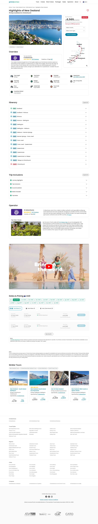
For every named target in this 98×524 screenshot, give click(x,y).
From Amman (12, 464)
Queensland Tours (33, 453)
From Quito (32, 474)
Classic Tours (12, 430)
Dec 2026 (38, 300)
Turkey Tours (53, 455)
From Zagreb (32, 476)
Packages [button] (58, 2)
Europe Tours (32, 447)
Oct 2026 (23, 300)
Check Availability (71, 34)
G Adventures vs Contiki (75, 483)
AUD (86, 2)
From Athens (53, 464)
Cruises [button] (43, 2)
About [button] (76, 2)
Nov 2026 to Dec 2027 (79, 77)
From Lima (11, 472)
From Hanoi (73, 468)
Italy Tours (52, 449)
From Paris (11, 474)
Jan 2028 (56, 303)
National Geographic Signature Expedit (18, 434)
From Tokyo (11, 476)
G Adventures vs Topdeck (35, 483)
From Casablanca (13, 468)
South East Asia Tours (14, 455)
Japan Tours (73, 449)
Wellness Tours (12, 436)
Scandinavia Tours (54, 453)
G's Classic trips (63, 222)
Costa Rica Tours (74, 445)
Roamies (31, 434)
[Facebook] (46, 497)
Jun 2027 (81, 300)
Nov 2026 (30, 300)
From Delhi (52, 468)
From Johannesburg (54, 470)
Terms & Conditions (53, 499)
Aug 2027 (19, 303)
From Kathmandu (74, 470)
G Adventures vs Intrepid (14, 483)
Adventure (12, 47)
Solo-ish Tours (73, 434)
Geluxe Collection (74, 430)
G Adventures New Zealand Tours (28, 368)
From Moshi (52, 472)
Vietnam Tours (12, 457)
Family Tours (53, 430)
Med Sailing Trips (54, 432)
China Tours (52, 445)
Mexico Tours (32, 451)
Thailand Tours (32, 455)
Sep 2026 (16, 300)
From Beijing (32, 466)
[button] (88, 10)
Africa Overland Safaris (75, 428)
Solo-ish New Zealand (57, 389)
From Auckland (73, 464)
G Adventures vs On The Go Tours (57, 483)
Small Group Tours (53, 368)
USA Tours (72, 455)
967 (52, 59)
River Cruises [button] (50, 2)
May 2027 (74, 300)
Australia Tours (73, 444)
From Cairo (52, 466)
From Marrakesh (33, 472)
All (10, 300)
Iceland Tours (73, 447)
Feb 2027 (52, 300)
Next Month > (49, 334)
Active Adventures (42, 368)
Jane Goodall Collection (14, 432)
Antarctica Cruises (33, 444)
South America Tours (75, 453)
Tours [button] (37, 2)
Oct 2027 (34, 303)
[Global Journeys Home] (14, 2)
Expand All (85, 102)
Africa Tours (11, 444)
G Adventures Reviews (55, 421)
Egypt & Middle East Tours (15, 447)
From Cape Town (74, 466)
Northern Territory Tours (75, 451)
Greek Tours (53, 447)
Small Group (20, 47)
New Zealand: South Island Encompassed (38, 389)
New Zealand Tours (14, 368)
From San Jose (73, 474)
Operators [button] (70, 2)
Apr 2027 (67, 300)
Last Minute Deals (33, 432)
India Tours (11, 449)
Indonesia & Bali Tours (34, 449)
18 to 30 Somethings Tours (35, 428)
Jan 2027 (45, 300)
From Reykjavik (53, 474)
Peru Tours (11, 453)
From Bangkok (12, 466)
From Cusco (32, 468)
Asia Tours (52, 444)
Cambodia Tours (13, 445)
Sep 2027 (26, 303)
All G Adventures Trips (34, 421)
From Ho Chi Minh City (14, 470)
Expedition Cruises (33, 430)
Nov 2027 (41, 303)
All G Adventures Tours (14, 428)
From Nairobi (73, 472)
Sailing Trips (52, 434)
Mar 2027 (59, 300)
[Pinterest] (49, 497)
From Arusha (32, 464)
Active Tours (53, 428)
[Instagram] (52, 497)
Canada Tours (32, 445)
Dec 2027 (48, 303)
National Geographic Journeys (77, 432)
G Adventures (28, 57)
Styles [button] (64, 2)
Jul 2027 (12, 303)
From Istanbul (32, 470)
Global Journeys (44, 499)
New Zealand (17, 93)
